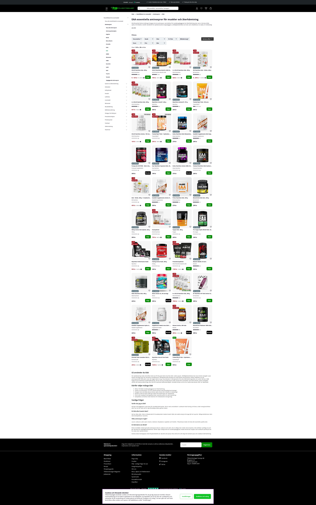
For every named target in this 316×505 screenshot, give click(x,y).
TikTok (163, 464)
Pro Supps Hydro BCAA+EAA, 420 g (203, 230)
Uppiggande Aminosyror (112, 80)
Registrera (207, 445)
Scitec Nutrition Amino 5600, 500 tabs (183, 166)
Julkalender (107, 474)
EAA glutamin (175, 379)
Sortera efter (207, 39)
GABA (107, 54)
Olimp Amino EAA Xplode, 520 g (141, 230)
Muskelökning (109, 106)
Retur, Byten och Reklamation (141, 472)
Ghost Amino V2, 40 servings (160, 293)
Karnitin (108, 64)
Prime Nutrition (176, 200)
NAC (107, 70)
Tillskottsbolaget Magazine (112, 472)
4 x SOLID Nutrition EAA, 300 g (140, 102)
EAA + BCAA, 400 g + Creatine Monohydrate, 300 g (146, 198)
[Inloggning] (196, 8)
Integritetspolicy (137, 466)
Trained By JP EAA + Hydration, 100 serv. (184, 357)
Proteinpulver (108, 120)
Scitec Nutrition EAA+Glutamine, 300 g (183, 134)
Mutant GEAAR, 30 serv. (199, 261)
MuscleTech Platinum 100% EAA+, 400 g (204, 325)
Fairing (153, 264)
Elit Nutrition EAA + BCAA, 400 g (202, 70)
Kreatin (107, 93)
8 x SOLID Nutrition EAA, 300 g (181, 293)
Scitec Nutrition (176, 136)
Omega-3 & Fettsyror (110, 113)
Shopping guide (108, 469)
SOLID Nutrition (135, 72)
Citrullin (108, 44)
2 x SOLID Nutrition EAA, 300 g (181, 70)
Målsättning (184, 39)
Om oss (134, 469)
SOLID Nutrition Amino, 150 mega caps (143, 134)
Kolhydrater (108, 90)
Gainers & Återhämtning (111, 83)
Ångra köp (135, 459)
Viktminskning (109, 126)
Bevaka (147, 173)
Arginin (108, 34)
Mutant (195, 264)
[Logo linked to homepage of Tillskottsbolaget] (122, 8)
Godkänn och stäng (202, 496)
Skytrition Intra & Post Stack (160, 357)
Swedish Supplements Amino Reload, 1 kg (164, 198)
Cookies (134, 461)
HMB (107, 60)
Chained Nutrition (197, 168)
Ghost (153, 295)
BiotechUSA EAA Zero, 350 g (201, 198)
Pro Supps (195, 232)
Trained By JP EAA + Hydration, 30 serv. (163, 134)
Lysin (107, 67)
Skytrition (154, 104)
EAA (163, 14)
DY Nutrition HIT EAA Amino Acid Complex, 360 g (207, 293)
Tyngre (174, 232)
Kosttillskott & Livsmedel (144, 14)
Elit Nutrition (196, 72)
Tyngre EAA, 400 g (178, 230)
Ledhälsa (107, 97)
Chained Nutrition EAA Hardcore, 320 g (204, 166)
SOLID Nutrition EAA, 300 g (139, 70)
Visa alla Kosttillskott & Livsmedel (114, 21)
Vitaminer (107, 129)
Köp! (147, 77)
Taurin (108, 73)
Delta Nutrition (135, 295)
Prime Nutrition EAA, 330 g (180, 198)
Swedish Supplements (198, 136)
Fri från (170, 39)
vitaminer (153, 396)
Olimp (133, 232)
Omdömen (107, 461)
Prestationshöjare (110, 116)
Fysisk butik (135, 477)
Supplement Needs (156, 327)
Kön (158, 43)
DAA (107, 47)
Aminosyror (156, 14)
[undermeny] (127, 24)
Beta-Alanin (109, 41)
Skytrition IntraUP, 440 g (159, 102)
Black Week (107, 459)
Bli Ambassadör (136, 474)
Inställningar (186, 496)
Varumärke (136, 39)
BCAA (107, 37)
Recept (106, 466)
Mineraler (107, 103)
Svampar (107, 123)
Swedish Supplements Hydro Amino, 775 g (144, 325)
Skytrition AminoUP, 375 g (180, 102)
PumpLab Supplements (137, 168)
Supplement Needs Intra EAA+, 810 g (162, 325)
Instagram (164, 461)
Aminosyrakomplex (111, 31)
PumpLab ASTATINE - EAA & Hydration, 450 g (144, 166)
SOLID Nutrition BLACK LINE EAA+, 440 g (163, 70)
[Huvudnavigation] (107, 8)
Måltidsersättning (110, 110)
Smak (146, 39)
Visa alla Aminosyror (111, 27)
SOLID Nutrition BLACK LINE (159, 72)
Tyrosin (108, 77)
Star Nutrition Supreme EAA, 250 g (162, 166)
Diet (158, 39)
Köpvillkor (135, 482)
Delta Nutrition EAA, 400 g (139, 293)
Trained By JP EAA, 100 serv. (201, 102)
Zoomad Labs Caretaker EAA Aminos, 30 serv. (145, 357)
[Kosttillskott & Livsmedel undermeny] (127, 17)
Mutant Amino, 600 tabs (179, 325)
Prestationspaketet (178, 261)
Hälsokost (107, 87)
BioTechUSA (196, 200)
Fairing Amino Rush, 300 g (159, 261)
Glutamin (108, 57)
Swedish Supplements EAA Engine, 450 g (204, 134)
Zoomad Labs (135, 359)
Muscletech (196, 327)
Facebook (164, 458)
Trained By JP (196, 104)
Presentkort (107, 464)
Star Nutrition (155, 168)
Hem (133, 14)
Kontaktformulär (137, 479)
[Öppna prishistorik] (143, 78)
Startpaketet (155, 230)
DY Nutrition (196, 295)
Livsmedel (107, 100)
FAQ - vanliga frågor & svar (140, 464)
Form (134, 43)
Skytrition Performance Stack (140, 261)
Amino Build (194, 380)
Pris (146, 43)
